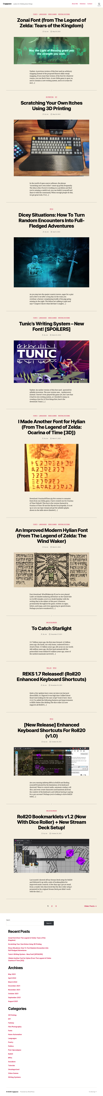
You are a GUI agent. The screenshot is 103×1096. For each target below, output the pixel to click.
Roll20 (49, 668)
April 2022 (12, 978)
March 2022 (12, 982)
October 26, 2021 (56, 742)
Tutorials (11, 1065)
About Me (75, 4)
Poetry (10, 1042)
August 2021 (13, 1001)
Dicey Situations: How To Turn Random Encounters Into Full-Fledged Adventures (51, 220)
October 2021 (13, 994)
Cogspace (7, 4)
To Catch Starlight (51, 628)
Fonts (35, 14)
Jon (47, 31)
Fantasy (11, 1023)
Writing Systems (64, 14)
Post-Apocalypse (14, 1050)
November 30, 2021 (56, 685)
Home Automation (15, 1034)
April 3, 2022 (56, 232)
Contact (89, 4)
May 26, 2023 (56, 114)
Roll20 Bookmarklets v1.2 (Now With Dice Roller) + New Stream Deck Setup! (51, 822)
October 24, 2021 (57, 833)
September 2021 (14, 997)
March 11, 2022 (56, 438)
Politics (11, 1046)
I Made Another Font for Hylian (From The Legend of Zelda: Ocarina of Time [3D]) (51, 427)
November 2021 (14, 990)
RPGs (51, 209)
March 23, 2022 (56, 335)
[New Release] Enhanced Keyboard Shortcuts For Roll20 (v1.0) (51, 730)
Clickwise (83, 4)
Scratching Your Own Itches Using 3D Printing (51, 105)
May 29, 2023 (56, 31)
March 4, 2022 (56, 547)
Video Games (52, 14)
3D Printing (50, 97)
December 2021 (14, 986)
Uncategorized (51, 622)
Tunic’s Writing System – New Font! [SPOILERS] (51, 326)
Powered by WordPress (27, 1092)
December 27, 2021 (56, 634)
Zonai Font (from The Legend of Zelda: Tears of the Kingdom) (51, 22)
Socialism (12, 1062)
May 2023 (12, 974)
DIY (56, 97)
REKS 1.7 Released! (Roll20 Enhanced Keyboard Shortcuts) (51, 676)
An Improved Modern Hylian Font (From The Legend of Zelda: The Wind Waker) (51, 535)
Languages (43, 14)
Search (8, 920)
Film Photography (14, 1027)
